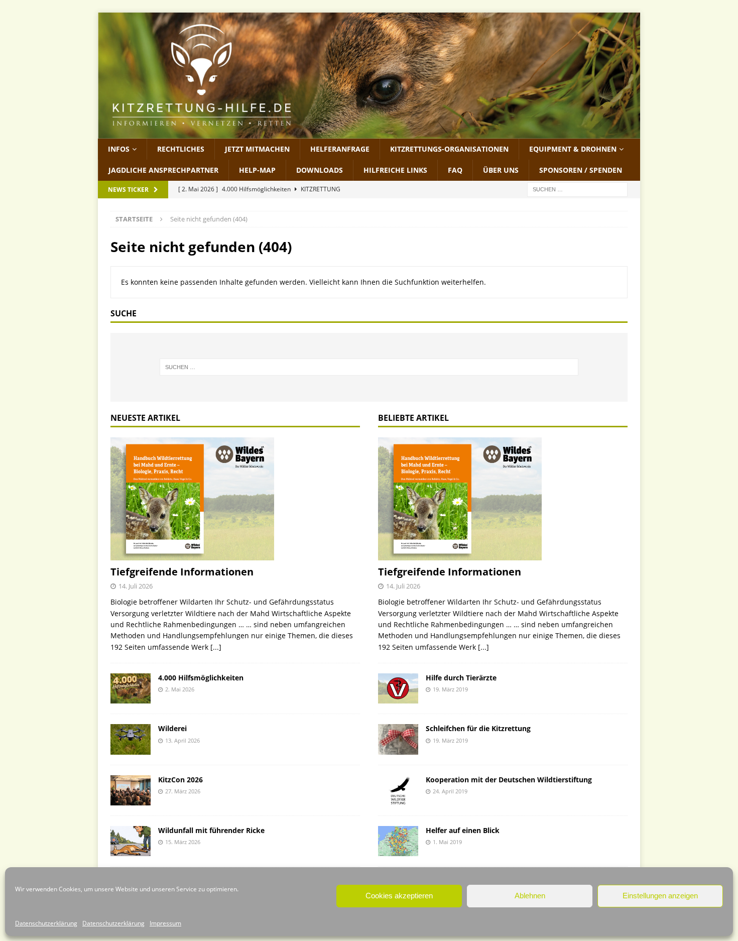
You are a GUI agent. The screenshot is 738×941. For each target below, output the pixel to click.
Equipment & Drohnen (573, 149)
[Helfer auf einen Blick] (398, 841)
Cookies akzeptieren (399, 895)
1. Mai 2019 (447, 842)
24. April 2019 (450, 791)
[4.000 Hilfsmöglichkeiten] (130, 688)
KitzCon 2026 (180, 779)
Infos (119, 149)
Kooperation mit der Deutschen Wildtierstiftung (509, 779)
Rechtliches (180, 149)
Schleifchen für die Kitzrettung (478, 728)
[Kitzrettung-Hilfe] (369, 132)
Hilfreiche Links (395, 170)
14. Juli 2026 (135, 586)
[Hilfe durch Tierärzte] (398, 688)
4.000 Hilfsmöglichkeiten (200, 677)
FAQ (455, 170)
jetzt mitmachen (257, 149)
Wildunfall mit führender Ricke (211, 830)
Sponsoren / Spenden (580, 170)
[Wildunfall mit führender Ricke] (130, 841)
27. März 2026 (182, 791)
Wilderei (172, 728)
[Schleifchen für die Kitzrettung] (398, 739)
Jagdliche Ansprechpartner (163, 170)
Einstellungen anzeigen (660, 895)
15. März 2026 (182, 842)
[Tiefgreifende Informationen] (235, 499)
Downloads (319, 170)
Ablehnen (530, 895)
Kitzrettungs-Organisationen (449, 149)
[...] (215, 647)
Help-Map (257, 170)
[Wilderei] (130, 739)
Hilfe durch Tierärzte (461, 677)
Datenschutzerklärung (46, 923)
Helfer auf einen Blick (463, 830)
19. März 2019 (450, 689)
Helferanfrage (340, 149)
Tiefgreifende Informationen (182, 571)
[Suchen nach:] (577, 189)
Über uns (501, 170)
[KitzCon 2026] (130, 790)
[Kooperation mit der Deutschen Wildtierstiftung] (398, 790)
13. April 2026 (182, 740)
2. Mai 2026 (179, 689)
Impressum (165, 923)
